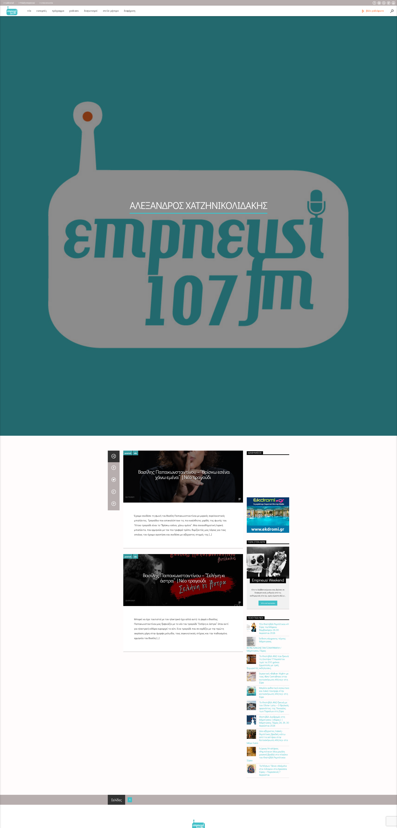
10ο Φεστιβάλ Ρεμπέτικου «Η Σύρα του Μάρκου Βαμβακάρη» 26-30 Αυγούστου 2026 (274, 656)
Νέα (29, 10)
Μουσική (128, 480)
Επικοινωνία (47, 3)
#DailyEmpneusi (27, 3)
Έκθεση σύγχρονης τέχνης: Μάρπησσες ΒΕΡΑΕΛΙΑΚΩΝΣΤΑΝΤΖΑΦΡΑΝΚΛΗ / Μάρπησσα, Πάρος (266, 672)
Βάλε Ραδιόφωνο (374, 10)
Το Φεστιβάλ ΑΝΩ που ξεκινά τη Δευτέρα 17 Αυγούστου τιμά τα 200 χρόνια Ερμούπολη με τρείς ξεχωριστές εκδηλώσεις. (268, 689)
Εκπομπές (41, 10)
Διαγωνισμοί (91, 10)
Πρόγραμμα (58, 10)
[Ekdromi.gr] (268, 543)
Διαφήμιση (129, 10)
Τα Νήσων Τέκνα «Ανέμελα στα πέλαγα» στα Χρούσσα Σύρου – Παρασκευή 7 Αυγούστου (273, 798)
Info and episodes (268, 630)
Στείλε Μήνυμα (110, 10)
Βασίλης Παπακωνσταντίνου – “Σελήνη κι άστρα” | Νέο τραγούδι (184, 606)
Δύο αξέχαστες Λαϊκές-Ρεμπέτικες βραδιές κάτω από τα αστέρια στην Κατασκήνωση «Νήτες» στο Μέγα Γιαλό (267, 764)
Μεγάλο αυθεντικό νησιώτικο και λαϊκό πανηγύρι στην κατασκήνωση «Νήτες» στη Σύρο (274, 720)
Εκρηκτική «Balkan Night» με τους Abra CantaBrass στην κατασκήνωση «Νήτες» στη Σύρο (273, 706)
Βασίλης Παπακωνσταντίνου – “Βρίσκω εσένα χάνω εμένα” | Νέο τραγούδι (184, 502)
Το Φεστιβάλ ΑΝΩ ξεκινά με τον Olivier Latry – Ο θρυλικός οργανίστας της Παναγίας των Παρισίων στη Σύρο (274, 734)
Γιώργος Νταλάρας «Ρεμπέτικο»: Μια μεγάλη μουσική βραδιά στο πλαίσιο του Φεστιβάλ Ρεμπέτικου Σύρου (267, 782)
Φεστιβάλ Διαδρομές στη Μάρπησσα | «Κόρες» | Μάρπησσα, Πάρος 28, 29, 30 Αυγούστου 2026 (274, 749)
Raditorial (9, 3)
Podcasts (74, 10)
